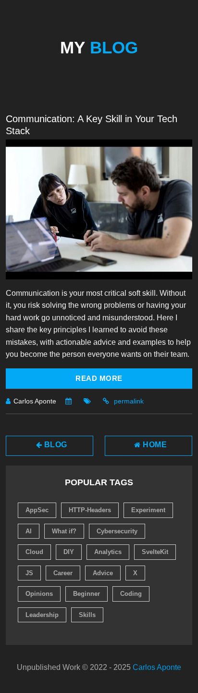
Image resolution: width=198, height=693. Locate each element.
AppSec (37, 510)
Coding (131, 593)
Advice (103, 573)
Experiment (148, 510)
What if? (64, 531)
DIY (68, 551)
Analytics (108, 551)
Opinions (39, 593)
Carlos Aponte (157, 667)
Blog (54, 445)
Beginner (86, 593)
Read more (99, 378)
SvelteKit (155, 551)
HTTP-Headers (90, 510)
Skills (87, 614)
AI (28, 531)
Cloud (34, 551)
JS (29, 573)
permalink (129, 401)
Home (154, 445)
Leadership (42, 614)
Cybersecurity (117, 531)
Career (63, 573)
